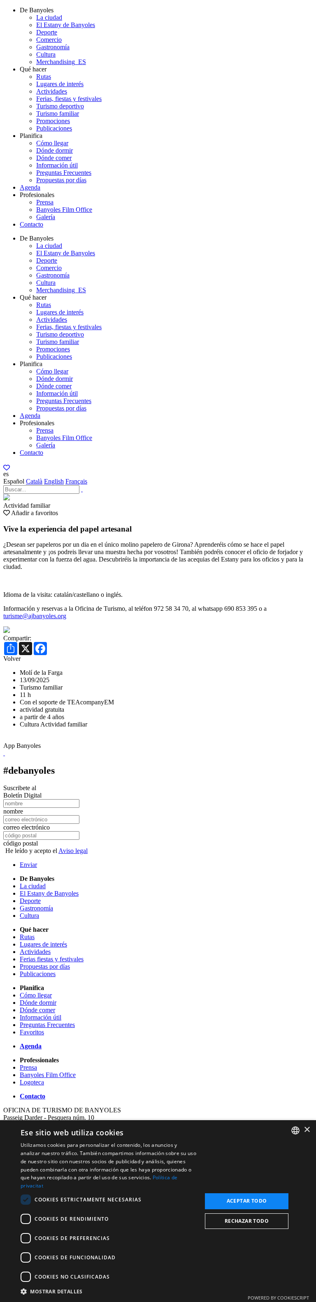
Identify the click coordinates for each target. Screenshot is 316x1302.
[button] (109, 1291)
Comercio (49, 39)
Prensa (44, 202)
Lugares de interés (60, 83)
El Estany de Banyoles (65, 24)
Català (34, 481)
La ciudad (49, 17)
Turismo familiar (57, 113)
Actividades (51, 91)
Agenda (30, 187)
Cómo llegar (52, 143)
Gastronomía (53, 47)
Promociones (53, 120)
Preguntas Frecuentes (63, 172)
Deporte (46, 32)
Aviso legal (73, 850)
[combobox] (295, 1130)
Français (76, 481)
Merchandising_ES (61, 61)
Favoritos (32, 1032)
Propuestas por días (61, 180)
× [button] (307, 1130)
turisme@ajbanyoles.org (34, 615)
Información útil (57, 165)
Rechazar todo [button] (247, 1220)
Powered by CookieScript (278, 1298)
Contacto (31, 224)
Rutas (43, 76)
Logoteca (32, 1082)
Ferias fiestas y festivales (52, 959)
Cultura (46, 54)
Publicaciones (54, 128)
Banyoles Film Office (64, 209)
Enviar (28, 864)
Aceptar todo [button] (247, 1200)
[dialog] (158, 1211)
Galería (45, 216)
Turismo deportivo (60, 106)
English (54, 481)
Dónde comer (54, 157)
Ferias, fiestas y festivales (69, 98)
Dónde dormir (54, 150)
